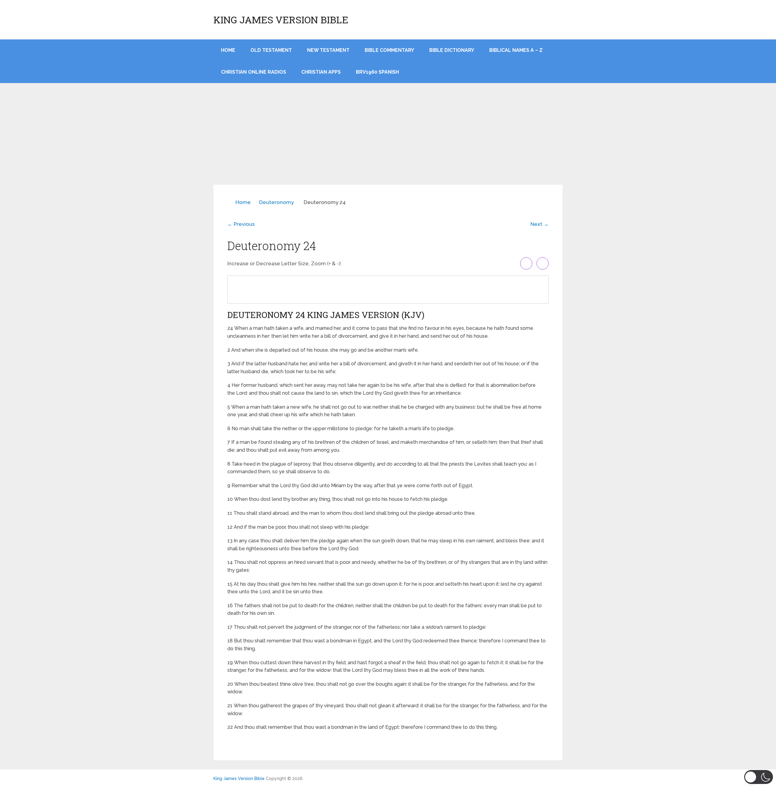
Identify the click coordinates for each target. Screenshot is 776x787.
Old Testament (271, 50)
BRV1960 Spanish (377, 72)
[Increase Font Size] (526, 263)
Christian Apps (321, 72)
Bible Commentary (389, 50)
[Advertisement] (388, 139)
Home (243, 202)
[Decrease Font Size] (543, 263)
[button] (758, 777)
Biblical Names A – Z (516, 50)
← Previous (241, 224)
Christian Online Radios (253, 72)
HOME (228, 50)
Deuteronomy (276, 202)
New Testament (328, 50)
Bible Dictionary (451, 50)
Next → (539, 224)
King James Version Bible (280, 20)
